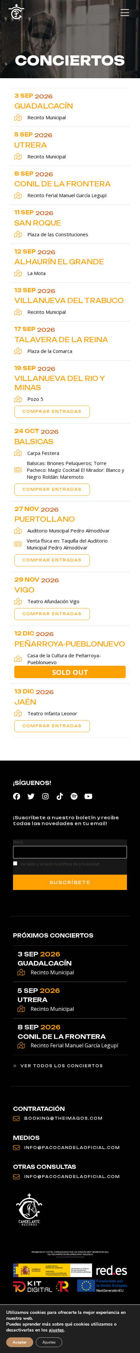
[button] (124, 13)
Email (18, 842)
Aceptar (20, 1342)
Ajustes (49, 1342)
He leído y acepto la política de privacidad (60, 864)
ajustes (56, 1330)
